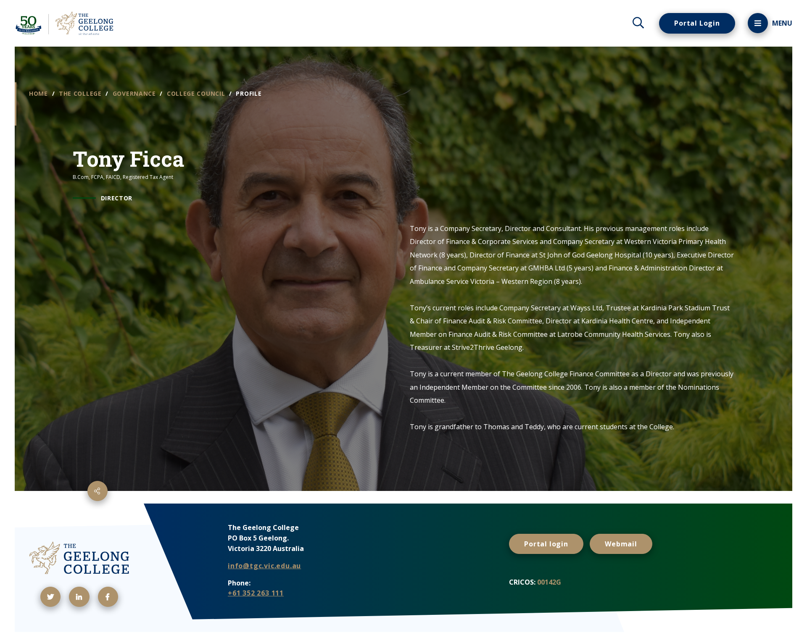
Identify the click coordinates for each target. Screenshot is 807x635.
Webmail (621, 543)
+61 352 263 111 (256, 593)
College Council (197, 93)
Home (39, 93)
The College (81, 93)
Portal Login (697, 23)
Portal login (546, 543)
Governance (135, 93)
